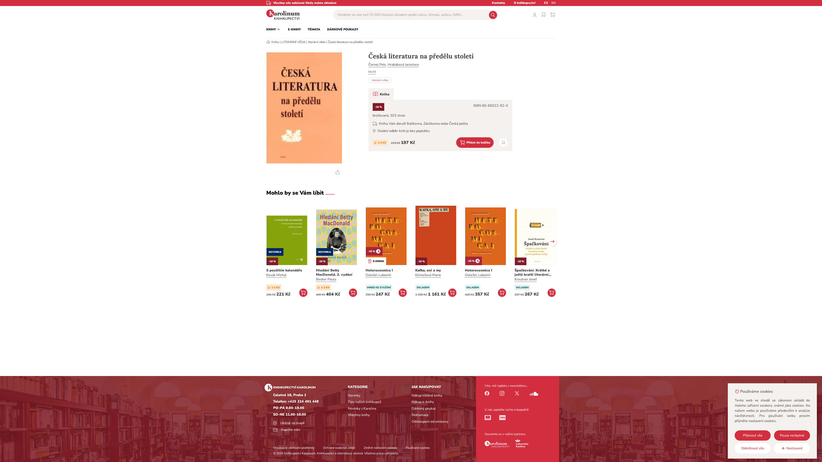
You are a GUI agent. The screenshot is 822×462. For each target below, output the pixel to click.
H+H (372, 72)
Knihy (275, 42)
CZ (546, 3)
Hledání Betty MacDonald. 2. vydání (334, 272)
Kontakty (498, 3)
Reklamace (420, 415)
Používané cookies (418, 448)
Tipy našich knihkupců (364, 402)
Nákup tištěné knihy (427, 395)
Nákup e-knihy (423, 402)
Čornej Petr (377, 64)
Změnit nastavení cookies (380, 448)
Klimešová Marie (428, 275)
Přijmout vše (752, 435)
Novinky (354, 395)
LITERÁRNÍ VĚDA (293, 42)
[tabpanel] (440, 125)
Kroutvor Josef (526, 279)
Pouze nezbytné (792, 435)
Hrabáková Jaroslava (403, 64)
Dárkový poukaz (424, 408)
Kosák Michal (276, 275)
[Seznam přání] (543, 15)
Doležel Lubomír (378, 275)
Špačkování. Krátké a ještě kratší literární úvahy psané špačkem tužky (533, 272)
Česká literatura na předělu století (350, 42)
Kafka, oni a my (428, 270)
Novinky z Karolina (362, 408)
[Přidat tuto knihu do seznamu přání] (503, 142)
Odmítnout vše (752, 448)
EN (553, 3)
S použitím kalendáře (284, 270)
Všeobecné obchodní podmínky (293, 448)
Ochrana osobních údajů (339, 448)
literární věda (316, 42)
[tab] (381, 94)
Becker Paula (326, 279)
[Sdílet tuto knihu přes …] (337, 172)
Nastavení (794, 448)
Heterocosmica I (379, 270)
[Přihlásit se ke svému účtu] (535, 15)
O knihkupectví (524, 3)
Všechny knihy (359, 415)
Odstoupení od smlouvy (430, 421)
